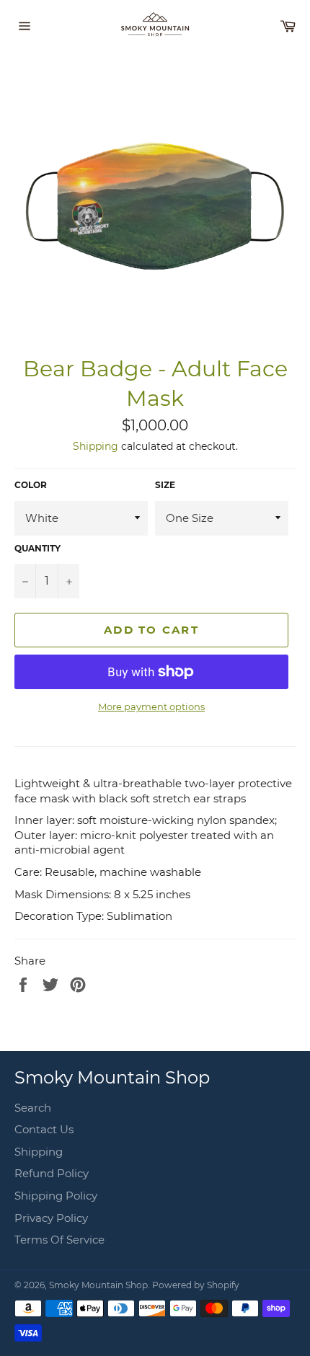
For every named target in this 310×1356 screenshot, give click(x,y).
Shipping (95, 446)
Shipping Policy (55, 1195)
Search (32, 1108)
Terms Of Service (59, 1239)
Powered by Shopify (195, 1285)
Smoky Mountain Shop (98, 1285)
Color (30, 484)
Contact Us (44, 1129)
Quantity (37, 548)
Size (165, 484)
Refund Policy (51, 1173)
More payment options (151, 706)
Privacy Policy (51, 1218)
